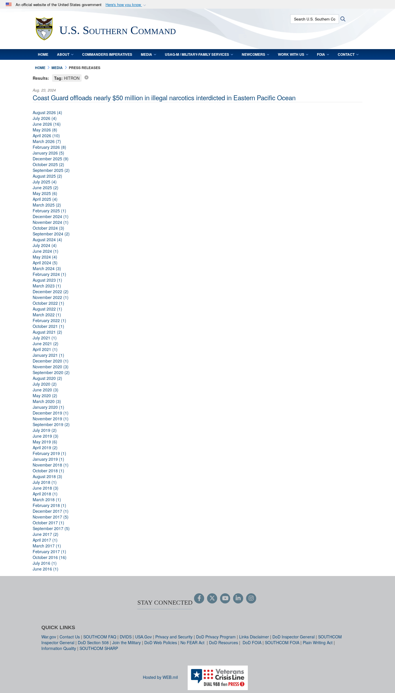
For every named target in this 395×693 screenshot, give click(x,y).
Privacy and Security (174, 637)
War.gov (48, 637)
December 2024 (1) (51, 216)
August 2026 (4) (47, 112)
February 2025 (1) (49, 210)
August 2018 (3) (47, 476)
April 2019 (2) (45, 447)
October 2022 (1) (48, 303)
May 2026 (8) (45, 130)
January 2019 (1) (48, 459)
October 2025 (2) (48, 164)
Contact (346, 54)
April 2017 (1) (45, 540)
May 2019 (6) (45, 442)
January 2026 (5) (48, 153)
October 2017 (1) (48, 522)
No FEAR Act (193, 642)
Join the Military (126, 642)
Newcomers (253, 54)
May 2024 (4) (45, 257)
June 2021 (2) (45, 343)
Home (43, 54)
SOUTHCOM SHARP (99, 648)
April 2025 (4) (45, 199)
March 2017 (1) (47, 546)
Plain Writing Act (318, 642)
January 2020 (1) (48, 407)
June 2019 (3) (45, 436)
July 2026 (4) (45, 118)
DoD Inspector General (293, 637)
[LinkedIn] (238, 598)
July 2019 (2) (45, 430)
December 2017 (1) (51, 511)
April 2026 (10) (46, 135)
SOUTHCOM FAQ (99, 637)
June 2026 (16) (47, 124)
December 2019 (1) (51, 413)
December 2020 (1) (51, 361)
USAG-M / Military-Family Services (197, 54)
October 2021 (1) (48, 326)
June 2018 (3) (45, 488)
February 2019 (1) (49, 453)
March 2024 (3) (47, 268)
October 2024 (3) (48, 228)
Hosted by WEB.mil (160, 677)
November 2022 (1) (51, 297)
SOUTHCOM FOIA (282, 642)
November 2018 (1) (51, 465)
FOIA (321, 54)
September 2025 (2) (51, 170)
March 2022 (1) (47, 314)
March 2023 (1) (47, 286)
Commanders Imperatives (107, 54)
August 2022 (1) (47, 309)
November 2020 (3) (51, 366)
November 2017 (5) (51, 517)
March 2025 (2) (47, 205)
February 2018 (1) (49, 505)
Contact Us (70, 637)
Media (146, 54)
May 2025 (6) (45, 193)
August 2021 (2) (47, 332)
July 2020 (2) (45, 384)
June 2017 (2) (45, 534)
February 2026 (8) (49, 147)
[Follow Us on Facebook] (199, 598)
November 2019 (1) (51, 418)
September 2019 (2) (51, 424)
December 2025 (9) (51, 158)
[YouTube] (225, 598)
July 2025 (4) (45, 182)
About (63, 54)
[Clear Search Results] (86, 77)
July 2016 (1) (45, 563)
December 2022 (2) (51, 291)
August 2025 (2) (47, 176)
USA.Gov (143, 637)
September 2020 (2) (51, 372)
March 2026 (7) (47, 141)
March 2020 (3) (47, 401)
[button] (126, 5)
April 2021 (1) (45, 349)
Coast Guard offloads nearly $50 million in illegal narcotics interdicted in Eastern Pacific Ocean (164, 97)
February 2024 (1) (49, 274)
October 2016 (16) (50, 557)
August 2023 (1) (47, 280)
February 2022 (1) (49, 320)
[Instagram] (251, 598)
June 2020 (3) (45, 390)
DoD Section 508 (93, 642)
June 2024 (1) (45, 251)
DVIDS (126, 637)
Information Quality (58, 648)
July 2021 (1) (45, 338)
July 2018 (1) (45, 482)
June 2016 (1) (45, 569)
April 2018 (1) (45, 494)
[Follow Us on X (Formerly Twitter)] (212, 598)
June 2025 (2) (45, 187)
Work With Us (291, 54)
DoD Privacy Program (216, 637)
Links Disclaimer (254, 637)
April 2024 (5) (45, 262)
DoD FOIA (252, 642)
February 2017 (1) (49, 551)
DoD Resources (223, 642)
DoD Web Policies (160, 642)
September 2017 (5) (51, 528)
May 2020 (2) (45, 395)
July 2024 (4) (45, 245)
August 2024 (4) (47, 239)
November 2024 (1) (51, 222)
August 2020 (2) (47, 378)
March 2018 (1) (47, 499)
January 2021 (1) (48, 355)
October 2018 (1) (48, 470)
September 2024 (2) (51, 234)
